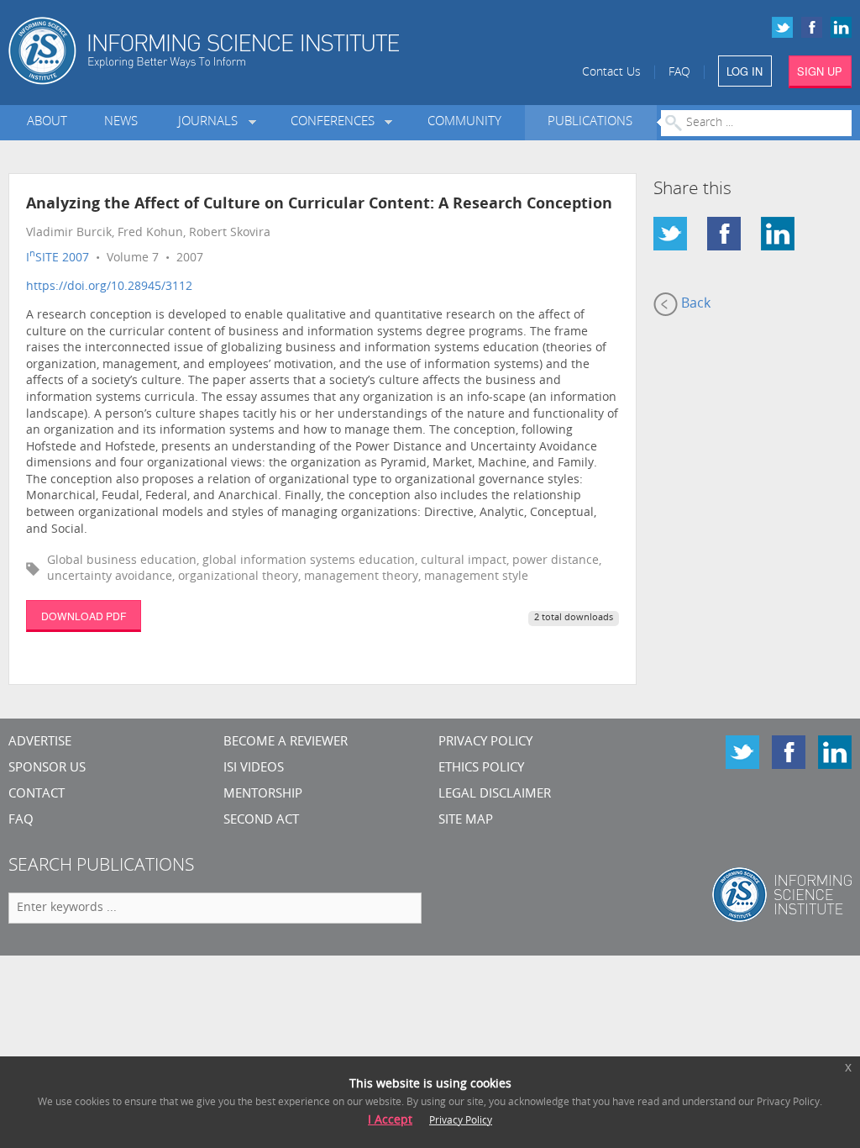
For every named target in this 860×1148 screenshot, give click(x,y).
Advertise (39, 742)
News (121, 122)
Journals (211, 122)
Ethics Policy (481, 768)
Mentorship (262, 794)
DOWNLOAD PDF (83, 615)
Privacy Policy (485, 742)
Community (464, 122)
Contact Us (611, 72)
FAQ (679, 72)
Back (694, 304)
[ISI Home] (250, 51)
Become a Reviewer (285, 742)
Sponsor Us (47, 768)
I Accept (390, 1120)
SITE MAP (465, 820)
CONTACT (36, 794)
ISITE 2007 (57, 258)
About (47, 122)
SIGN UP (819, 71)
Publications (590, 122)
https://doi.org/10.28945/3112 (109, 287)
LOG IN (744, 71)
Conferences (336, 122)
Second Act (261, 820)
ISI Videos (253, 768)
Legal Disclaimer (494, 794)
